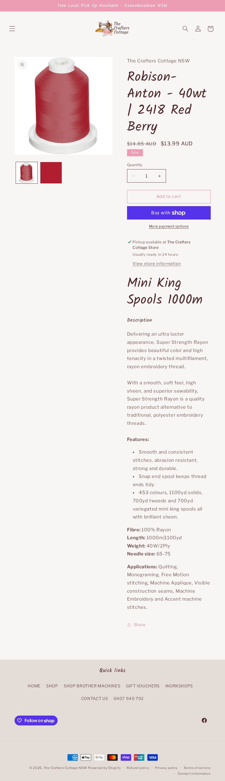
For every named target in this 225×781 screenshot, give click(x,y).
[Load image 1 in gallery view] (26, 172)
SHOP (52, 686)
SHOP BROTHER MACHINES (92, 686)
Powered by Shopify (104, 768)
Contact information (194, 774)
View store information (157, 263)
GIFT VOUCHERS (143, 686)
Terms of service (197, 768)
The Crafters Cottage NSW (65, 768)
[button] (12, 28)
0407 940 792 (129, 698)
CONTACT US (94, 698)
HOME (34, 686)
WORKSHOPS (179, 686)
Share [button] (140, 624)
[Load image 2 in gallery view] (51, 172)
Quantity (134, 165)
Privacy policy (166, 768)
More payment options (169, 226)
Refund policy (138, 768)
